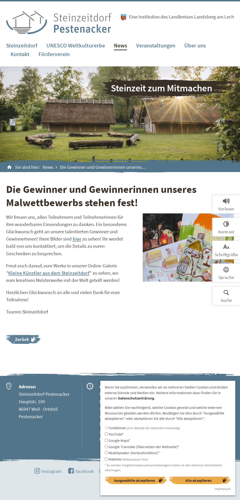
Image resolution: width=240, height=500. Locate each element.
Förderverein (54, 54)
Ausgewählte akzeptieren (134, 480)
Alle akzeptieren (198, 480)
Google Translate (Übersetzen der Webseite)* (143, 446)
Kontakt (20, 54)
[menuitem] (22, 46)
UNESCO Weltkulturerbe (75, 45)
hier (77, 239)
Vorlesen (226, 209)
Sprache (226, 277)
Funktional (144, 427)
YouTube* (116, 434)
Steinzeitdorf (22, 45)
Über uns (195, 45)
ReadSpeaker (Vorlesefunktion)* (134, 452)
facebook (84, 471)
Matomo (128, 459)
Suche (226, 300)
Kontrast (226, 231)
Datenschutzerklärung (136, 398)
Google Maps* (119, 440)
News (120, 45)
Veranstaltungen (155, 45)
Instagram (52, 471)
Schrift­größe (226, 254)
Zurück (22, 339)
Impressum (223, 489)
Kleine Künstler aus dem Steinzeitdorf (49, 273)
